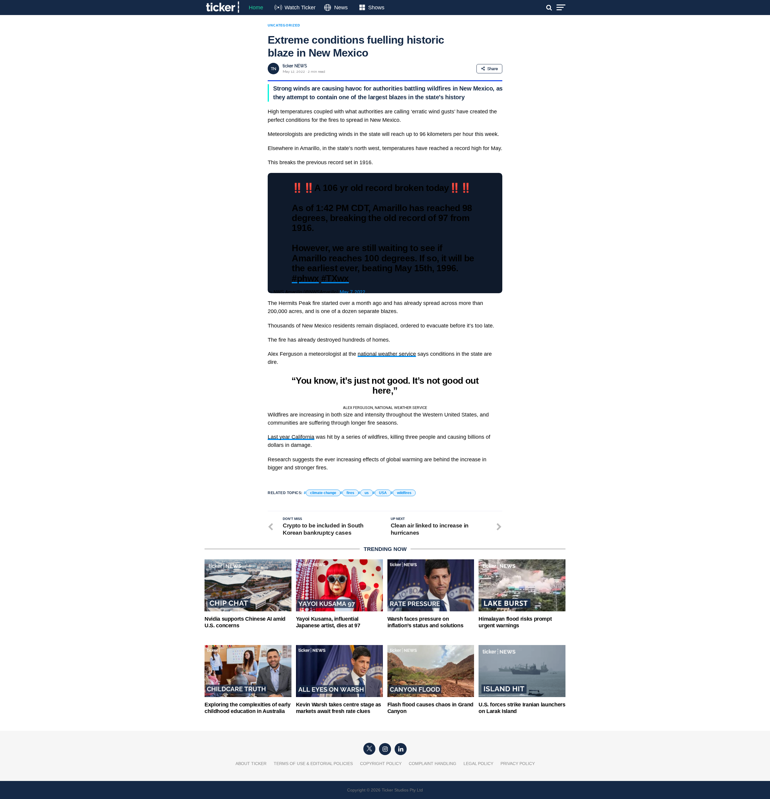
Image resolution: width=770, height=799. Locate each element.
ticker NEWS (295, 65)
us (367, 493)
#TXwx (335, 278)
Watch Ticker (300, 8)
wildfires (404, 493)
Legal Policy (478, 763)
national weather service (387, 354)
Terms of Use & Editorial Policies (313, 763)
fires (350, 493)
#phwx (305, 278)
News (341, 8)
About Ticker (251, 763)
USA (383, 493)
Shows (376, 8)
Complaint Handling (432, 763)
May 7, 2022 (352, 292)
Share (492, 68)
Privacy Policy (517, 763)
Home (256, 8)
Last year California (291, 437)
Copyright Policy (381, 763)
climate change (323, 493)
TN (273, 68)
